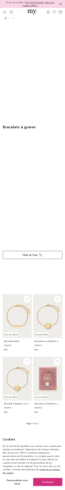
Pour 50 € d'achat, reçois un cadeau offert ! (38, 4)
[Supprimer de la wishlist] (27, 299)
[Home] (5, 18)
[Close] (60, 4)
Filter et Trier (30, 255)
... (3, 18)
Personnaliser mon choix (17, 481)
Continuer (47, 482)
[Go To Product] (17, 316)
